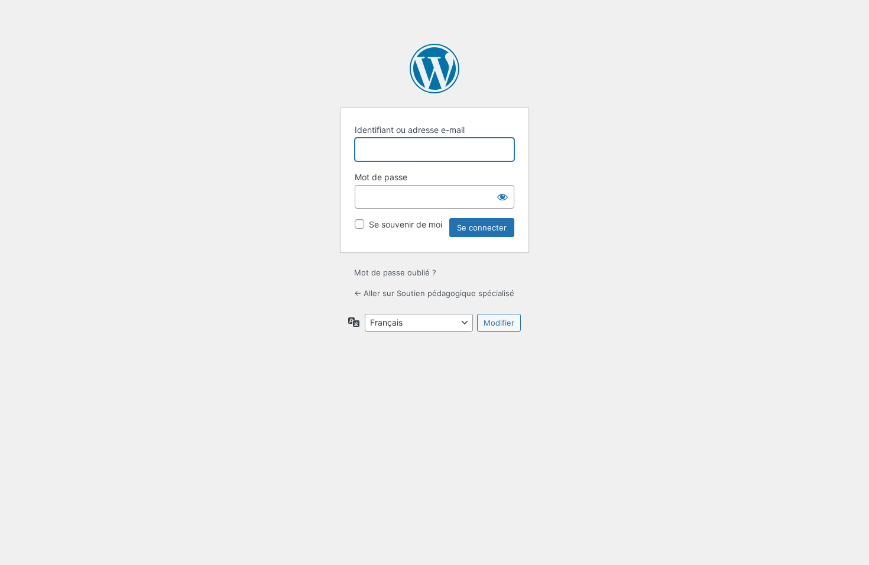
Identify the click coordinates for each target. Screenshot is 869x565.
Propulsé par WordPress (434, 68)
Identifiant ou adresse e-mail (410, 130)
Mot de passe (381, 177)
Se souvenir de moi (405, 224)
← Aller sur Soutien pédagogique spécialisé (434, 293)
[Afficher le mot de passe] (502, 197)
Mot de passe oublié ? (395, 272)
